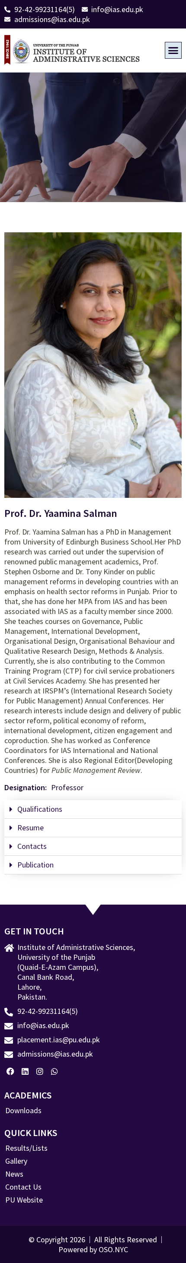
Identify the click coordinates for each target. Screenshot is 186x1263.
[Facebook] (10, 1071)
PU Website (24, 1200)
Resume (30, 828)
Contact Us (23, 1187)
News (14, 1174)
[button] (173, 50)
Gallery (16, 1161)
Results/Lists (26, 1148)
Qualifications (39, 809)
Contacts (32, 846)
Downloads (23, 1110)
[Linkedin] (25, 1071)
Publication (35, 865)
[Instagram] (40, 1071)
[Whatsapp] (54, 1071)
